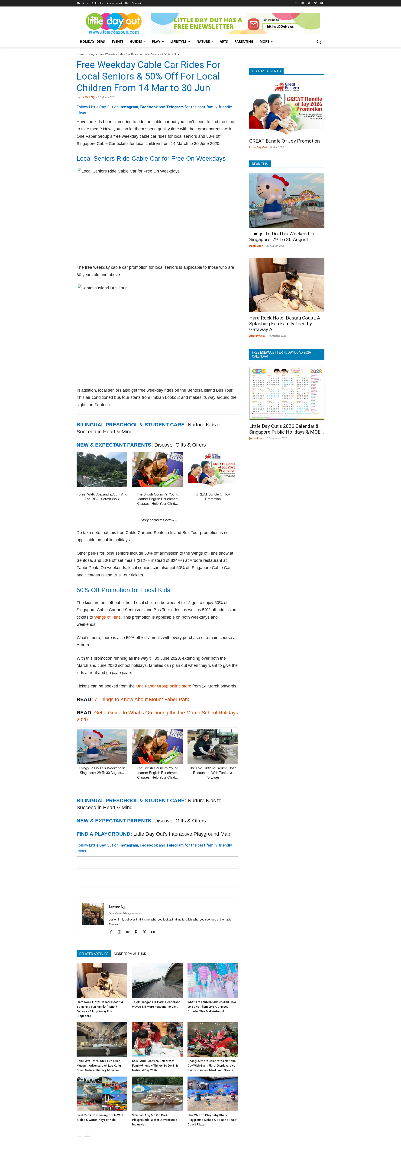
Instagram (129, 107)
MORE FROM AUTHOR (130, 954)
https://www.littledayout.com (124, 913)
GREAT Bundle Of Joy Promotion (284, 141)
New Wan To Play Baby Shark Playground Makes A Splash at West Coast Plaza (213, 1119)
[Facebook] (296, 3)
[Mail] (129, 932)
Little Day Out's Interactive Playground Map (181, 834)
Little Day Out (258, 147)
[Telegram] (145, 878)
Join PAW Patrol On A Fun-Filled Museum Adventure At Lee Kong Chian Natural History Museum (99, 1065)
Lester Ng (87, 97)
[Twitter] (309, 3)
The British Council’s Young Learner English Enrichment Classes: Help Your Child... (157, 498)
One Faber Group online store (163, 686)
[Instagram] (302, 3)
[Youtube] (321, 3)
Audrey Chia (257, 335)
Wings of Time (107, 617)
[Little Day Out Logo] (114, 23)
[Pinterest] (102, 878)
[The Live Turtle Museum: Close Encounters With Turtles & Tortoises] (213, 746)
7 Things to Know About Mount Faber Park (141, 699)
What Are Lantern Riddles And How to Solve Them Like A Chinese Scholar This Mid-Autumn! (212, 1006)
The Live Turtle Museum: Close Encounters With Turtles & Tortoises (212, 772)
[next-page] (87, 1134)
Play (91, 54)
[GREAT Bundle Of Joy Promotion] (213, 469)
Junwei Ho (255, 438)
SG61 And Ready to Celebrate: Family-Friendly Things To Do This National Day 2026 (155, 1065)
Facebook (149, 107)
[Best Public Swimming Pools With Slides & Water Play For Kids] (102, 1094)
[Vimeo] (315, 3)
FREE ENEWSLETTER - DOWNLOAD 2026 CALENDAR (281, 354)
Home (80, 54)
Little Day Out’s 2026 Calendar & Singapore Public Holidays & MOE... (286, 429)
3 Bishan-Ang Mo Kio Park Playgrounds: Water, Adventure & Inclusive (155, 1119)
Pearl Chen (256, 245)
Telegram (175, 107)
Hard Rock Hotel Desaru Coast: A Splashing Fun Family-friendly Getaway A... (284, 323)
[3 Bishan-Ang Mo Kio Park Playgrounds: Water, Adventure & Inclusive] (157, 1094)
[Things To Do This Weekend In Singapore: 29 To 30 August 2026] (102, 746)
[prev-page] (79, 1134)
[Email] (124, 878)
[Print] (134, 878)
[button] (318, 41)
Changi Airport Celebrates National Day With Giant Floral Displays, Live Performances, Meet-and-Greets (212, 1065)
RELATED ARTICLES (93, 954)
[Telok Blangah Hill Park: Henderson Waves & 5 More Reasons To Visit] (157, 980)
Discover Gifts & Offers (180, 445)
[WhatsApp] (113, 878)
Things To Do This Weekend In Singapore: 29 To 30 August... (281, 236)
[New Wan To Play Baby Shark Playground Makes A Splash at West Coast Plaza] (213, 1094)
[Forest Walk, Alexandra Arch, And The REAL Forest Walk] (102, 469)
